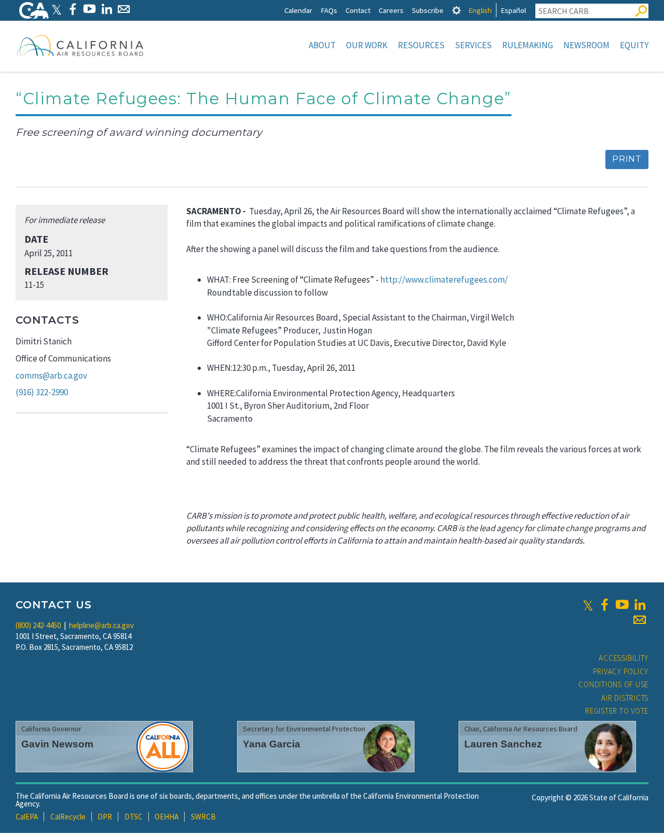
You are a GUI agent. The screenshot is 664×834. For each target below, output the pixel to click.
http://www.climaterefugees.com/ (444, 279)
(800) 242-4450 (38, 625)
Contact (357, 10)
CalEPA (27, 817)
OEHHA (166, 817)
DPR (105, 817)
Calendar (298, 10)
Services (473, 45)
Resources (421, 45)
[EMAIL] (123, 9)
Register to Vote (616, 711)
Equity (634, 45)
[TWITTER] (56, 9)
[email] (639, 620)
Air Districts (624, 698)
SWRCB (203, 817)
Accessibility (623, 658)
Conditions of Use (613, 684)
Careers (391, 10)
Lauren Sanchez (503, 744)
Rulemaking (527, 45)
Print (627, 159)
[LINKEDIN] (106, 9)
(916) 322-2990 (42, 392)
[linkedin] (639, 604)
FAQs (329, 10)
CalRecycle (68, 817)
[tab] (456, 10)
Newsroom (586, 45)
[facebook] (604, 604)
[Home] (80, 45)
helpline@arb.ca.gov (101, 625)
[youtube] (622, 604)
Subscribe (428, 10)
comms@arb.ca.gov (51, 375)
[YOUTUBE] (89, 9)
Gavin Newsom (57, 744)
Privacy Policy (621, 671)
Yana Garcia (271, 744)
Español (513, 10)
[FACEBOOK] (72, 9)
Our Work (367, 45)
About (322, 45)
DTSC (134, 817)
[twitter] (588, 604)
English (480, 10)
